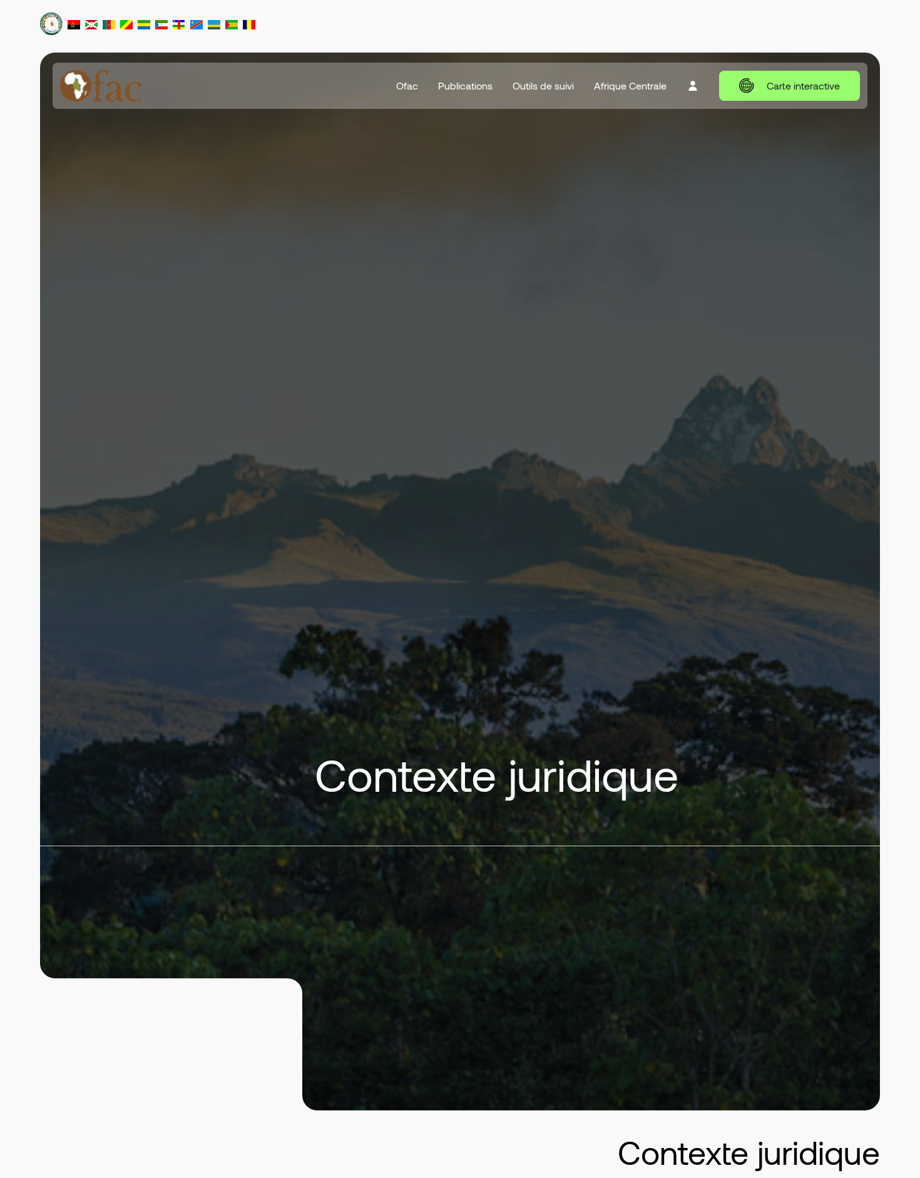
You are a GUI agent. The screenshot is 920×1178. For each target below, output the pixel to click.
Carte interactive (803, 85)
